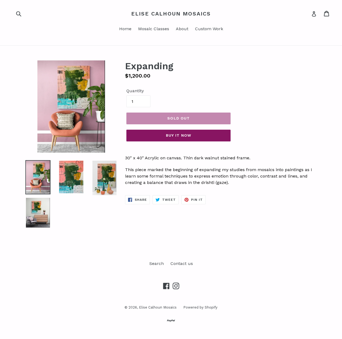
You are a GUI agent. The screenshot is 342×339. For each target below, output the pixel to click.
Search (156, 263)
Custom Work (209, 28)
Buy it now (178, 135)
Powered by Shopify (200, 307)
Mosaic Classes (153, 28)
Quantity (135, 90)
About (182, 28)
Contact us (181, 263)
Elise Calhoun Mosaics (171, 13)
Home (125, 28)
